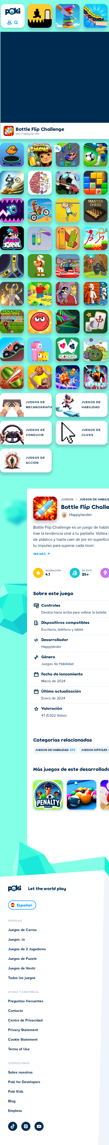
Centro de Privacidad (25, 1020)
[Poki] (12, 11)
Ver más (39, 553)
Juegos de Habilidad (55, 750)
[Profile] (9, 23)
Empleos (15, 1111)
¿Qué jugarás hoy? (16, 23)
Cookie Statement (23, 1039)
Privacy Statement (23, 1030)
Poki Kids (15, 1091)
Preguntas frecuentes (25, 1001)
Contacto (15, 1011)
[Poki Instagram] (25, 1126)
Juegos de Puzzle (22, 959)
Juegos (67, 499)
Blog (11, 1101)
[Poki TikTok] (12, 1126)
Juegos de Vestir (21, 968)
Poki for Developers (24, 1082)
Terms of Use (19, 1049)
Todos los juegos (21, 978)
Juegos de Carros (22, 930)
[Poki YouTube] (39, 1126)
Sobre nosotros (20, 1072)
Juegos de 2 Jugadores (27, 949)
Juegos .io (16, 939)
